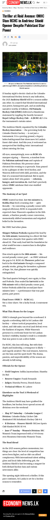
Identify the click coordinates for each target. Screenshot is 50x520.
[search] (33, 2)
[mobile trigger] (4, 2)
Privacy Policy (29, 514)
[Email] (15, 37)
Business (7, 11)
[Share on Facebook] (8, 37)
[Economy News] (19, 2)
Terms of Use (10, 516)
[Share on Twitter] (12, 37)
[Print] (19, 37)
